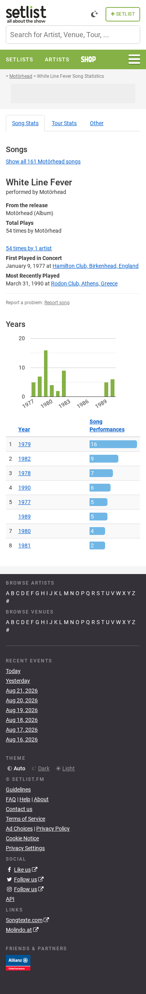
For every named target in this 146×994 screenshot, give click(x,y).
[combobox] (73, 34)
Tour (64, 123)
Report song (57, 302)
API (10, 899)
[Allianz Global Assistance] (18, 962)
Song (25, 123)
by (29, 248)
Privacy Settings (25, 848)
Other (97, 123)
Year (24, 429)
